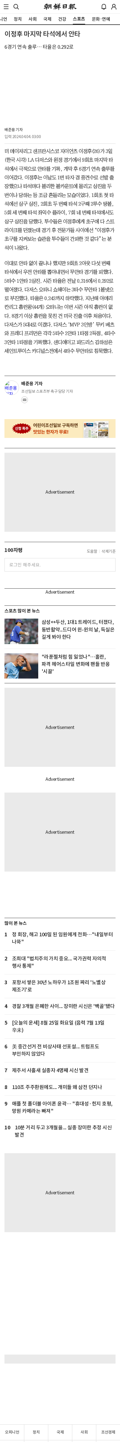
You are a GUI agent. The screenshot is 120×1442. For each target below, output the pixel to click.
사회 (84, 1432)
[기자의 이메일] (24, 401)
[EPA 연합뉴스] (21, 666)
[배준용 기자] (11, 387)
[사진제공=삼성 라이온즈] (21, 631)
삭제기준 (109, 551)
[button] (6, 6)
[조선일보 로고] (60, 6)
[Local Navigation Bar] (6, 6)
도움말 (92, 551)
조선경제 (108, 1432)
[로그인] (114, 6)
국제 (60, 1432)
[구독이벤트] (60, 428)
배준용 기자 (13, 129)
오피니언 (12, 1432)
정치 (36, 1432)
